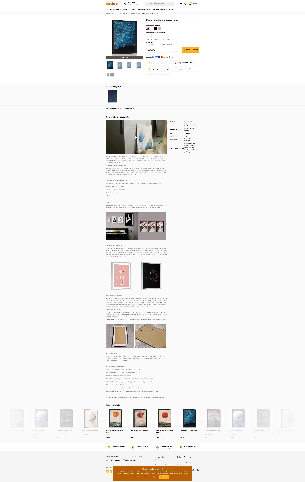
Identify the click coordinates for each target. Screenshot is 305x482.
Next (140, 38)
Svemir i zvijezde (135, 13)
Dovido (168, 74)
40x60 (160, 36)
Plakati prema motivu (123, 13)
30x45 (154, 36)
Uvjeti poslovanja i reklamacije (162, 460)
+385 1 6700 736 (114, 460)
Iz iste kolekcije (128, 108)
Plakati (114, 13)
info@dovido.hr (130, 460)
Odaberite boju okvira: (153, 25)
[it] (196, 470)
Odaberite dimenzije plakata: (155, 32)
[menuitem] (114, 9)
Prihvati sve (163, 477)
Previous (102, 419)
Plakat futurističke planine (65, 430)
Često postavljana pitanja (183, 462)
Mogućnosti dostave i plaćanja (162, 464)
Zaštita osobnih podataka (160, 462)
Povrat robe (157, 466)
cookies (119, 473)
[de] (193, 470)
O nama (179, 460)
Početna (108, 13)
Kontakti (179, 464)
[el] (198, 470)
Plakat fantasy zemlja (38, 430)
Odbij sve (154, 477)
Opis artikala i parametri (112, 108)
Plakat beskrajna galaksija (15, 430)
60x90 (166, 36)
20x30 (148, 36)
